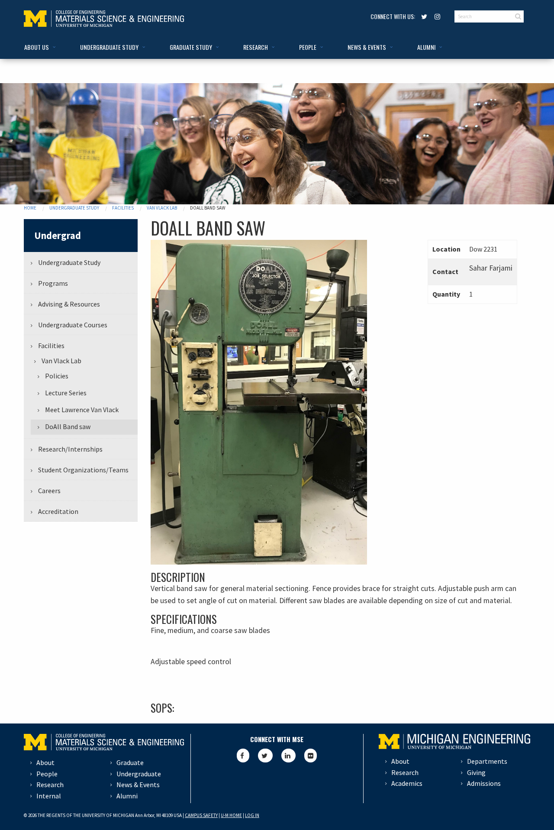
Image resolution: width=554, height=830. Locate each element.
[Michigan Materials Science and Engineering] (104, 17)
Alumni (127, 795)
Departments (487, 761)
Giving (476, 772)
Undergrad (57, 235)
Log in (252, 815)
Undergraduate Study (74, 208)
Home (30, 208)
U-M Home (231, 815)
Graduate (130, 762)
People (47, 773)
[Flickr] (310, 755)
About (45, 762)
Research (50, 784)
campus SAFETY (201, 815)
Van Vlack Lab (162, 208)
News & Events (138, 784)
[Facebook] (243, 755)
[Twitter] (423, 16)
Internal (48, 795)
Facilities (123, 208)
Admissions (484, 783)
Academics (406, 783)
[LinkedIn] (288, 755)
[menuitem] (38, 47)
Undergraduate (138, 773)
